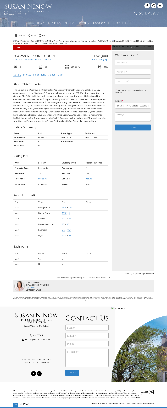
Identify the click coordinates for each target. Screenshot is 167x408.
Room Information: (26, 195)
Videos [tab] (52, 74)
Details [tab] (17, 74)
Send (133, 127)
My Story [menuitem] (122, 23)
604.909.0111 (150, 13)
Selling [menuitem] (69, 23)
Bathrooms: (21, 246)
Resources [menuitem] (98, 23)
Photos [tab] (27, 74)
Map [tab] (60, 74)
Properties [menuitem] (53, 23)
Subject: (118, 101)
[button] (147, 5)
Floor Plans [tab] (39, 74)
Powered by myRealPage (145, 403)
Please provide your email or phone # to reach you (130, 91)
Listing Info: (21, 156)
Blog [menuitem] (111, 23)
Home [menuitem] (40, 23)
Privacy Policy (131, 403)
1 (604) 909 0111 (33, 287)
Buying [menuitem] (83, 23)
